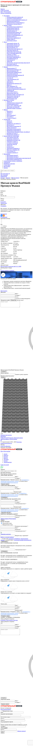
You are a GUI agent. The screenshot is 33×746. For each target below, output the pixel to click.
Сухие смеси (7, 165)
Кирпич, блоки (8, 25)
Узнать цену (4, 203)
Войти (9, 709)
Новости (6, 455)
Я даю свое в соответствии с (16, 539)
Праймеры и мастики (9, 163)
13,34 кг (5, 226)
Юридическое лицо (8, 524)
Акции (5, 454)
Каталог (3, 177)
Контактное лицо (5, 717)
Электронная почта (20, 503)
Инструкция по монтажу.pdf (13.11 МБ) (11, 266)
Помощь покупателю (6, 435)
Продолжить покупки (12, 620)
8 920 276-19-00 (5, 10)
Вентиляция (7, 154)
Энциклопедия (8, 462)
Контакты (3, 436)
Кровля (6, 67)
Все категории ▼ (5, 173)
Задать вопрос (13, 439)
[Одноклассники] (4, 215)
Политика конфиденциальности (11, 442)
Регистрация (7, 11)
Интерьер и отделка (9, 100)
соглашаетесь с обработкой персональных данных (15, 480)
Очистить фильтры (6, 446)
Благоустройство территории (11, 136)
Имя (16, 293)
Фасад (5, 42)
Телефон (17, 295)
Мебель (6, 109)
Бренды (3, 9)
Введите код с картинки (21, 535)
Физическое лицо (7, 523)
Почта (16, 297)
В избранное (4, 217)
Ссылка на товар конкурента (22, 298)
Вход (2, 11)
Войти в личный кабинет (7, 537)
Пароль (17, 517)
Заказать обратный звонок (16, 437)
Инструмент (7, 166)
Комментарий (17, 492)
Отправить (3, 206)
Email (17, 628)
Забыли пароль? (5, 518)
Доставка (6, 459)
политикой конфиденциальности (9, 482)
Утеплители (7, 162)
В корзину (3, 201)
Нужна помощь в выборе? (7, 270)
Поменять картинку (6, 534)
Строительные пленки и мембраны (13, 161)
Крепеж (6, 167)
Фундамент (7, 15)
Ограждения (7, 119)
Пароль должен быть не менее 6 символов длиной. (14, 724)
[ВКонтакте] (1, 215)
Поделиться (4, 214)
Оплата (6, 460)
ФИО (17, 624)
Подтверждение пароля (7, 721)
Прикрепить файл (5, 300)
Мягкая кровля (15, 177)
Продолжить (4, 291)
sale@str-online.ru (5, 439)
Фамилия (18, 529)
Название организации (21, 526)
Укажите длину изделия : (21, 374)
